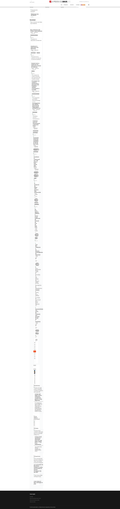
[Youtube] (32, 1)
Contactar (78, 4)
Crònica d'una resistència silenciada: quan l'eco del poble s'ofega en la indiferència (38, 440)
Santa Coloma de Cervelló (35, 175)
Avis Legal (31, 496)
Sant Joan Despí (35, 130)
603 (34, 358)
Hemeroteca (47, 7)
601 (34, 354)
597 (34, 347)
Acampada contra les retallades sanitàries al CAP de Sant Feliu (36, 141)
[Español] (83, 4)
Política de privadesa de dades (34, 500)
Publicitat (62, 7)
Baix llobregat (33, 52)
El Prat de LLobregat (37, 331)
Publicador (31, 7)
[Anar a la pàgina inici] (35, 339)
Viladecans (36, 202)
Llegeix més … (32, 37)
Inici (61, 4)
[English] (81, 4)
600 (34, 353)
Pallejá (35, 178)
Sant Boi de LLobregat (36, 172)
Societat (32, 16)
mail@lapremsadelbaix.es (84, 1)
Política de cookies (32, 501)
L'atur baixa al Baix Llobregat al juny (38, 482)
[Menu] (88, 4)
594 (34, 342)
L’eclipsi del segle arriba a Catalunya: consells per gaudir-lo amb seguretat (38, 397)
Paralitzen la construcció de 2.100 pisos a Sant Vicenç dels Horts (37, 162)
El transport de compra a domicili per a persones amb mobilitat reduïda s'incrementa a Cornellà (35, 85)
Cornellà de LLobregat (34, 35)
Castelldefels (37, 204)
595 (34, 344)
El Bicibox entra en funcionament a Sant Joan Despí (36, 123)
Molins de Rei (36, 238)
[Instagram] (34, 1)
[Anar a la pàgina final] (35, 362)
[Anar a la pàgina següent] (35, 360)
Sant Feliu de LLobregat (36, 149)
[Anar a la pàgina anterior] (35, 341)
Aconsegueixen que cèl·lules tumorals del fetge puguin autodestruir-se (36, 105)
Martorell (38, 52)
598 (34, 349)
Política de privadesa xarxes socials (35, 498)
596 (34, 346)
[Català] (84, 4)
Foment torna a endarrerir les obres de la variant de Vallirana (36, 65)
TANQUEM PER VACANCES (35, 15)
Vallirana (33, 71)
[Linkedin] (33, 1)
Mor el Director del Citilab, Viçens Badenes (36, 30)
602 (34, 356)
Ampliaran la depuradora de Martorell (34, 47)
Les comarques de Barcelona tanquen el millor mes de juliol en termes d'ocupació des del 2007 (38, 468)
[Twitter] (31, 1)
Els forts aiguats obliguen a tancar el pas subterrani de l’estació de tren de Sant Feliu (37, 218)
